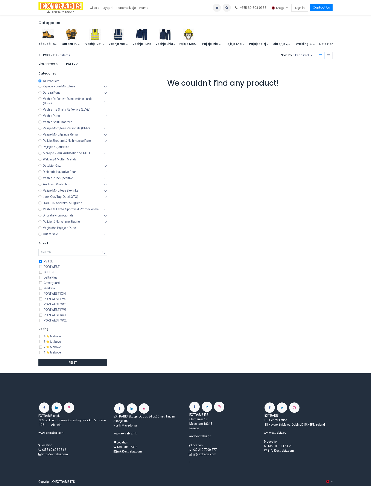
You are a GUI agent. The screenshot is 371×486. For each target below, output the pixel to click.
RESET (73, 362)
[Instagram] (69, 407)
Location (46, 445)
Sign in (300, 8)
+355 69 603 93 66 (53, 449)
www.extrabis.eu (275, 432)
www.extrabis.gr (200, 436)
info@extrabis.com (55, 454)
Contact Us (321, 7)
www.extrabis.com (51, 432)
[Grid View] (320, 55)
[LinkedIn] (57, 407)
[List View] (328, 55)
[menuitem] (94, 8)
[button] (227, 8)
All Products (51, 81)
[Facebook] (44, 407)
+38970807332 (127, 447)
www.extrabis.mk (125, 433)
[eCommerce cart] (217, 8)
